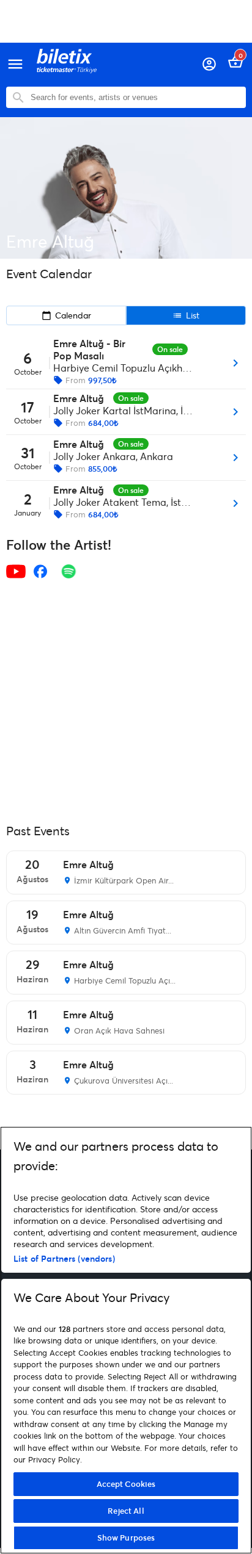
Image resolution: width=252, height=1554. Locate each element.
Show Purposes (126, 1537)
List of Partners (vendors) (64, 1258)
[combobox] (135, 97)
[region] (126, 1340)
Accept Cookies (126, 1483)
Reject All (126, 1510)
